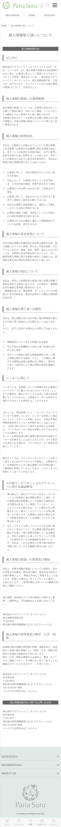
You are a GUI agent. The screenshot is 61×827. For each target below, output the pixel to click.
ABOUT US (8, 773)
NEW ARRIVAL (13, 15)
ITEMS (31, 15)
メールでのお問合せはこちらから (20, 691)
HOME (4, 26)
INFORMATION (11, 765)
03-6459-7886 (14, 687)
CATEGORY (49, 15)
